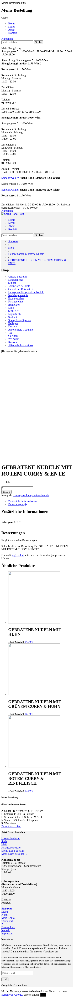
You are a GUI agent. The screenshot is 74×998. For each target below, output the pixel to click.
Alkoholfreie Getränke (20, 329)
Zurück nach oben (11, 826)
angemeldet (18, 555)
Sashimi (12, 317)
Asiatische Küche (10, 847)
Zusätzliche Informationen (22, 501)
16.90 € (29, 713)
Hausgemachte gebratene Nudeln (26, 253)
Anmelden (7, 38)
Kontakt (12, 32)
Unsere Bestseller (17, 276)
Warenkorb (7, 921)
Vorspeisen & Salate (19, 285)
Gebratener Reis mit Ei (20, 289)
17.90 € (29, 790)
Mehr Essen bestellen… (14, 853)
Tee (10, 332)
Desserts (12, 326)
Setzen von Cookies (12, 994)
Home (11, 23)
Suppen (12, 282)
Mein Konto (8, 917)
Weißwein (13, 338)
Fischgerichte (15, 301)
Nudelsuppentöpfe (18, 295)
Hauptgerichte (16, 298)
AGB (4, 924)
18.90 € (6, 492)
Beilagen (13, 323)
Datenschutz (8, 927)
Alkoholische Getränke (20, 345)
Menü (11, 26)
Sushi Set (13, 310)
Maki (11, 307)
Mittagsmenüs (15, 279)
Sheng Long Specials (19, 320)
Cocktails (13, 335)
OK (43, 994)
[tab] (40, 501)
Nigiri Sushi (14, 314)
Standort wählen (10, 177)
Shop (11, 247)
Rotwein (13, 342)
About (11, 29)
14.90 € (29, 641)
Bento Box (14, 304)
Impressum (7, 933)
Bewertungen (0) (17, 504)
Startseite (13, 241)
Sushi (4, 841)
